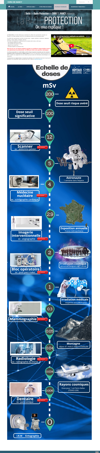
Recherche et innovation (78, 6)
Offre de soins (31, 6)
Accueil (12, 6)
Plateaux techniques (61, 6)
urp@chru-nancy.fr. (38, 59)
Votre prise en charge (45, 6)
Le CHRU (20, 6)
